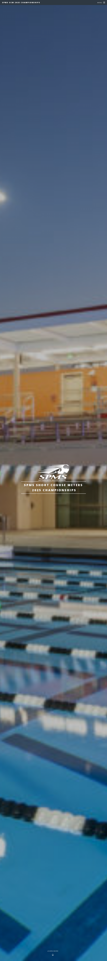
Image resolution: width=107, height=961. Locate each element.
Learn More (53, 951)
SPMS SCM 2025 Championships (21, 2)
